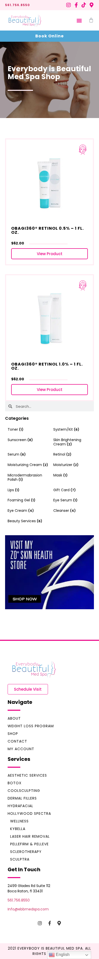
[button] (79, 20)
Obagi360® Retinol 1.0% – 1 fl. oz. (47, 366)
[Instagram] (68, 5)
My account (21, 748)
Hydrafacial (20, 805)
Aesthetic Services (27, 775)
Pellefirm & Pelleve (29, 844)
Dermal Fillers (22, 798)
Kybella (17, 828)
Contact (17, 741)
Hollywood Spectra (29, 813)
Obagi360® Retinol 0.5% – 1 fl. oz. (47, 230)
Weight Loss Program (31, 726)
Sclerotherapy (26, 851)
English (62, 954)
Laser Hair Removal (30, 836)
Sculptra (19, 859)
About (14, 718)
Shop (13, 733)
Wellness (19, 821)
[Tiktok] (83, 5)
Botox (15, 783)
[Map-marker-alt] (91, 5)
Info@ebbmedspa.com (28, 909)
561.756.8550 (17, 5)
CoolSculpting (24, 790)
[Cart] (91, 20)
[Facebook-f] (76, 5)
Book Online (49, 36)
